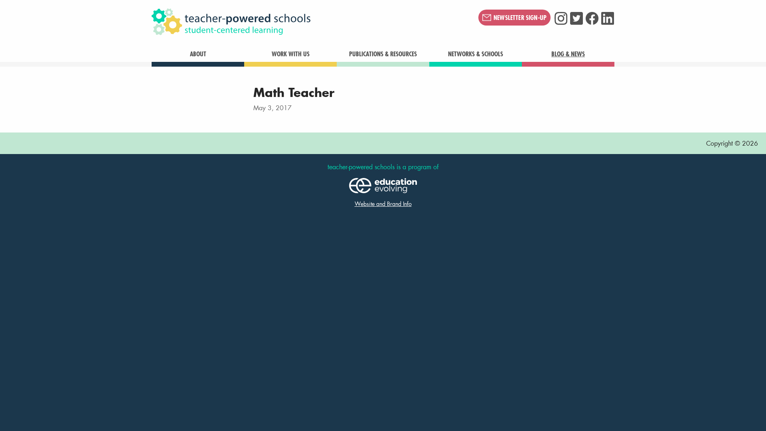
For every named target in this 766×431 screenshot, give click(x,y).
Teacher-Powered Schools (271, 22)
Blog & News (568, 54)
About (198, 54)
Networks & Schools (475, 54)
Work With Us (291, 54)
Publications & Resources (383, 54)
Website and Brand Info (383, 204)
